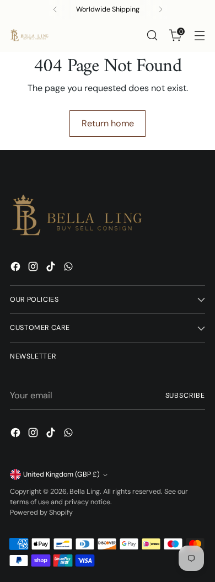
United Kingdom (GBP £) (61, 474)
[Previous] (55, 9)
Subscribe (185, 395)
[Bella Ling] (29, 35)
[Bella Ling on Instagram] (34, 268)
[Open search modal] (152, 35)
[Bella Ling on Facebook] (16, 268)
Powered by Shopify (41, 512)
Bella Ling (84, 491)
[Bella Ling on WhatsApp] (69, 268)
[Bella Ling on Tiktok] (51, 268)
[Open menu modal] (199, 35)
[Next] (160, 9)
